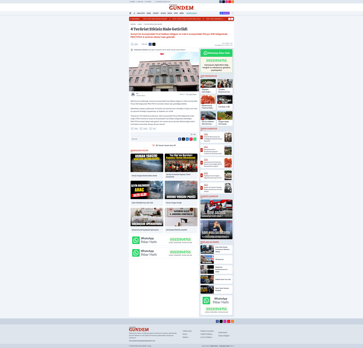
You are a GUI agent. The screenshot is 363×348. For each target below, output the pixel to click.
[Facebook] (220, 1)
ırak (154, 128)
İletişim (148, 1)
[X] (223, 1)
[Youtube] (229, 1)
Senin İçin (226, 13)
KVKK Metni (222, 333)
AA (140, 94)
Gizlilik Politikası (206, 334)
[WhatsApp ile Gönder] (194, 139)
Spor (176, 13)
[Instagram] (226, 1)
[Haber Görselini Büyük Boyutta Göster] (164, 71)
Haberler (133, 24)
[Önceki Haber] (229, 19)
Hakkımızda (187, 331)
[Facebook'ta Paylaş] (150, 44)
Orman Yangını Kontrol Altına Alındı (157, 19)
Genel (149, 13)
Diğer (182, 13)
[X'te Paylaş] (153, 44)
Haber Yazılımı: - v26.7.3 (218, 346)
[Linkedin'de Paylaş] (187, 139)
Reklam (140, 1)
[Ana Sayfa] (134, 13)
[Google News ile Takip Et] (191, 94)
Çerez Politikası (206, 337)
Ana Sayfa (141, 13)
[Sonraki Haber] (232, 19)
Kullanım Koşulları (207, 331)
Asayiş (163, 13)
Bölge (170, 13)
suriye (145, 128)
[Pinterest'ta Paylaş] (191, 139)
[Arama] (233, 13)
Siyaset (156, 13)
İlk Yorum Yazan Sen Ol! (166, 145)
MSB (136, 44)
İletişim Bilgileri (224, 336)
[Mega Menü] (130, 13)
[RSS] (232, 1)
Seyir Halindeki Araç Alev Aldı (189, 19)
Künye (133, 1)
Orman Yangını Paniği (215, 19)
